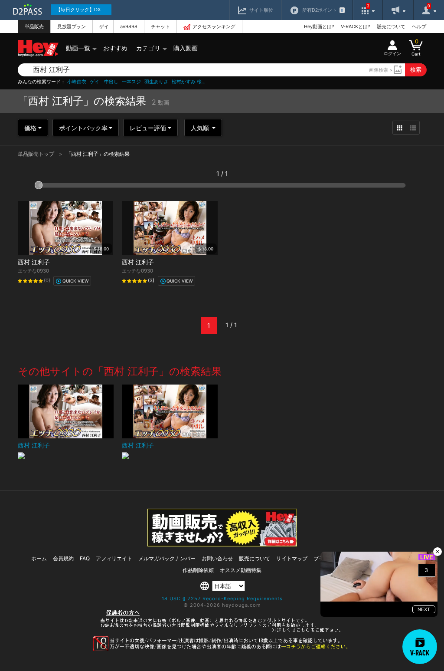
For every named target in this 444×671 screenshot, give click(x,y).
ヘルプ (419, 26)
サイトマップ (291, 558)
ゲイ (104, 26)
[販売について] (222, 544)
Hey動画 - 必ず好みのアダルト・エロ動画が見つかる (38, 48)
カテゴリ (148, 48)
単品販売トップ (37, 154)
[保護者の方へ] (222, 632)
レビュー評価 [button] (148, 128)
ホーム (39, 558)
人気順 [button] (201, 128)
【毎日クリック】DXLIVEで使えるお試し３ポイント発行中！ (83, 9)
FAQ (85, 558)
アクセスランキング (214, 26)
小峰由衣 (76, 82)
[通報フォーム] (222, 649)
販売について (391, 26)
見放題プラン (71, 26)
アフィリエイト (114, 558)
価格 (30, 128)
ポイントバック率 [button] (83, 128)
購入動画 (185, 48)
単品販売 (34, 26)
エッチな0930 (33, 271)
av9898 (128, 26)
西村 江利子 (34, 262)
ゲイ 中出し (104, 82)
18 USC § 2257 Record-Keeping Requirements (222, 598)
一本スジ (131, 82)
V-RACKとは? (355, 26)
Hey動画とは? (319, 26)
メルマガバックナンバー (167, 558)
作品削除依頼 (198, 570)
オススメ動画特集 (240, 570)
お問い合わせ (217, 558)
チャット (160, 26)
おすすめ (115, 48)
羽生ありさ (156, 82)
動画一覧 (78, 48)
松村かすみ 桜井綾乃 (189, 82)
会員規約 (63, 558)
